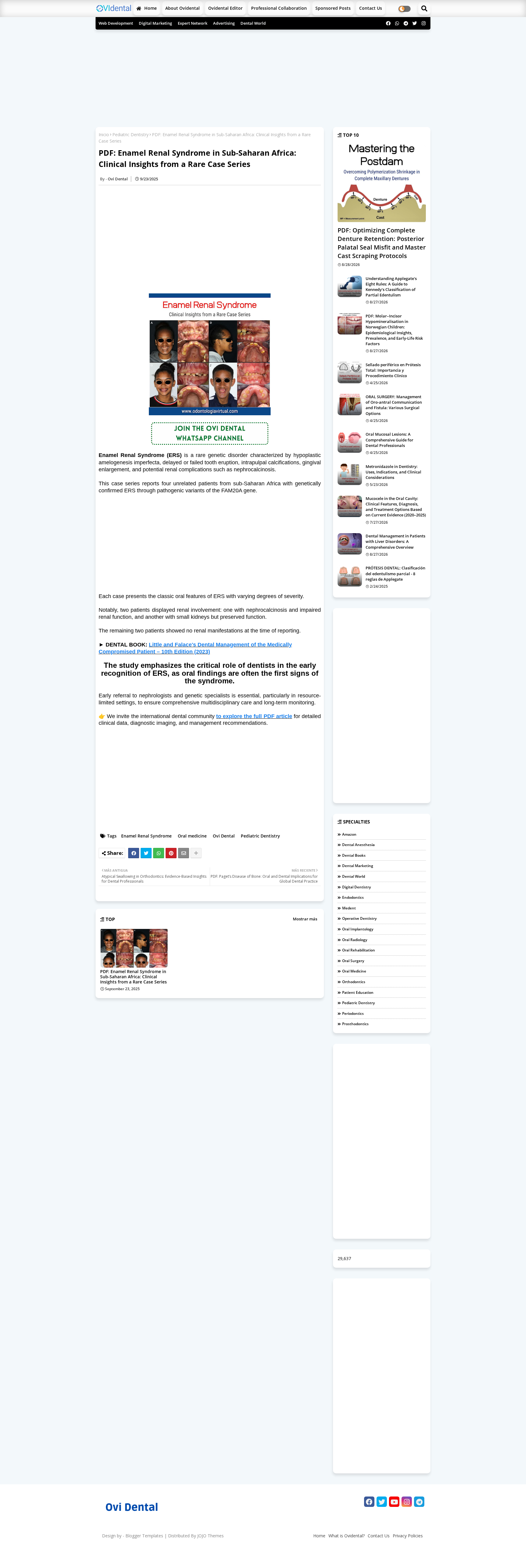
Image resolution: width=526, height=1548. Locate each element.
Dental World (253, 23)
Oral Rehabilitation (358, 950)
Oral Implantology (357, 929)
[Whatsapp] (158, 853)
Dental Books (354, 855)
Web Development (116, 23)
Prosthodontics (355, 1023)
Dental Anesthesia (358, 844)
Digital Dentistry (356, 887)
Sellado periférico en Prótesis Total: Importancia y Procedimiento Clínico (393, 370)
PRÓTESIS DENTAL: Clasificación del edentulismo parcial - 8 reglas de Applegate (395, 573)
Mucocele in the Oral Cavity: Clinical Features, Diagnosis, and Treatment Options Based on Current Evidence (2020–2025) (396, 507)
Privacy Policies (408, 1536)
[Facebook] (133, 853)
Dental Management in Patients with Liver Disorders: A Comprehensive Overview (395, 541)
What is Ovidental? (346, 1536)
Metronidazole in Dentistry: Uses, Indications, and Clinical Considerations (393, 472)
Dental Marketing (357, 865)
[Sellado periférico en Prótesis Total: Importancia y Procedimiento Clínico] (350, 372)
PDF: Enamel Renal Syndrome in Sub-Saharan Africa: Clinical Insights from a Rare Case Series (133, 976)
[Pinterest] (171, 853)
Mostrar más (305, 919)
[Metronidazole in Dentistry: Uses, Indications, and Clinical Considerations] (350, 474)
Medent (349, 908)
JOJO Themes (210, 1536)
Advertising (224, 23)
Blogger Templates (144, 1536)
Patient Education (357, 992)
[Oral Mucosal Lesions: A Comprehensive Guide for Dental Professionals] (350, 442)
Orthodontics (353, 981)
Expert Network (192, 23)
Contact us (370, 8)
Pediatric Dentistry (130, 134)
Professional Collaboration (279, 8)
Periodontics (353, 1013)
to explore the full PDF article (254, 716)
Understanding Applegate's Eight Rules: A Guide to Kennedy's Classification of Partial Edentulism (391, 287)
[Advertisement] (263, 76)
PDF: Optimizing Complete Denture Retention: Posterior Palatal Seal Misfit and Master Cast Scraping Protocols (382, 243)
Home (150, 8)
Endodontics (353, 897)
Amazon (349, 834)
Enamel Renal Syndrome (146, 836)
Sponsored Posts (333, 8)
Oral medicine (192, 836)
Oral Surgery (353, 960)
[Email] (183, 853)
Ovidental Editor (225, 8)
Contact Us (379, 1536)
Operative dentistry (359, 918)
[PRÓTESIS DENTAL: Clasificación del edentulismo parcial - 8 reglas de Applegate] (350, 575)
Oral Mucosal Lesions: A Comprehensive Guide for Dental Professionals (389, 439)
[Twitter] (146, 853)
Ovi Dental (224, 836)
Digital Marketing (155, 23)
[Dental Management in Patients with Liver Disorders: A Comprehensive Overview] (350, 543)
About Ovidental (182, 8)
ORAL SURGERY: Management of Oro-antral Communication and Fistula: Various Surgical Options (394, 405)
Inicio (104, 134)
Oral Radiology (354, 939)
